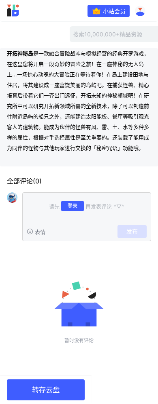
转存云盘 (46, 389)
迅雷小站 (24, 10)
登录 (72, 206)
